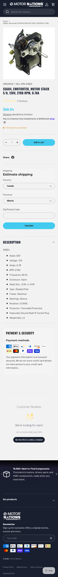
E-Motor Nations (15, 559)
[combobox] (29, 12)
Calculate (29, 225)
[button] (53, 4)
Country (7, 179)
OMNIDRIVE (8, 84)
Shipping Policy (9, 573)
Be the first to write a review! (29, 439)
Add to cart (39, 142)
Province (7, 194)
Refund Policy (22, 567)
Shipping (7, 114)
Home (5, 21)
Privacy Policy (8, 567)
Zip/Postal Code (11, 209)
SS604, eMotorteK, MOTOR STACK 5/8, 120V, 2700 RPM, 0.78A (26, 23)
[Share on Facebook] (13, 157)
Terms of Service (36, 567)
